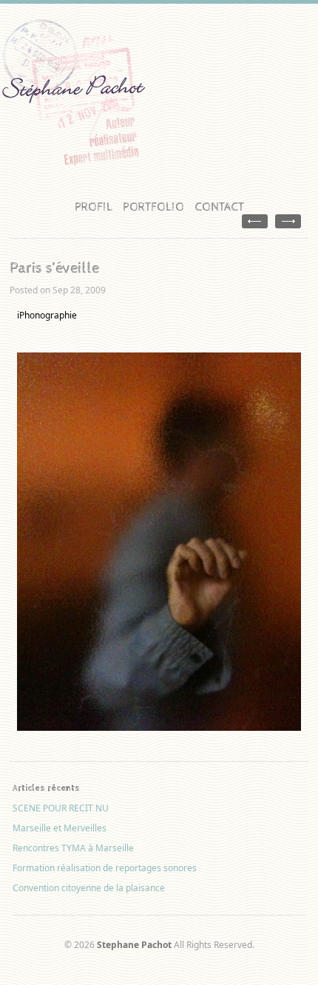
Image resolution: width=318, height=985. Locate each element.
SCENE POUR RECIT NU (61, 808)
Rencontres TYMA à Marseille (73, 848)
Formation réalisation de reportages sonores (105, 868)
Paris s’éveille (54, 268)
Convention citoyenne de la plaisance (89, 888)
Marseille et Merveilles (59, 828)
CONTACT (219, 207)
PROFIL (93, 207)
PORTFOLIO (153, 207)
